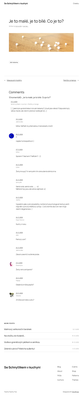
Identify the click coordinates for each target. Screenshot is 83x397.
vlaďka (18, 200)
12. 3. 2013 (76, 329)
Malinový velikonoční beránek (17, 329)
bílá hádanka (14, 62)
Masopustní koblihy (14, 80)
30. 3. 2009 (19, 134)
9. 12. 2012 (76, 349)
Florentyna (19, 265)
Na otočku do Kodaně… (14, 336)
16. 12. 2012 (75, 342)
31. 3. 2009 (14, 102)
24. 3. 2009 (19, 165)
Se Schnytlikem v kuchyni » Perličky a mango (25, 104)
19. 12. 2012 (75, 336)
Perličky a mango (69, 80)
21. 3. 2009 (19, 263)
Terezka (18, 296)
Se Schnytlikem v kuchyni (16, 3)
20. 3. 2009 (19, 278)
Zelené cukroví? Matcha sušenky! (19, 349)
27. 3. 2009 (19, 149)
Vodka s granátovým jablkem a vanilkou (22, 342)
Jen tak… (25, 26)
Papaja (18, 280)
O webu (76, 3)
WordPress (75, 392)
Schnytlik (18, 26)
